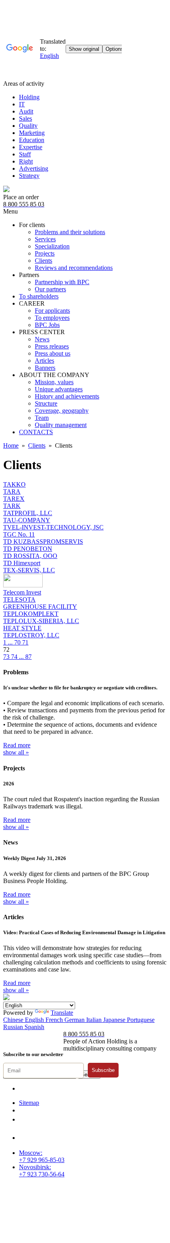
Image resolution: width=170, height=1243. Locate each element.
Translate (62, 1012)
